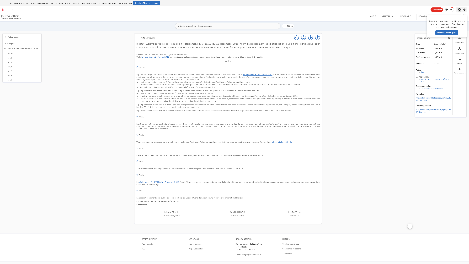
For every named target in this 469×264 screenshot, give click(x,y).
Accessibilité (287, 254)
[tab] (459, 39)
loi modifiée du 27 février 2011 (155, 57)
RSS (143, 249)
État (422, 72)
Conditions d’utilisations (291, 249)
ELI (190, 254)
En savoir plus (125, 3)
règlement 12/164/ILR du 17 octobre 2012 (159, 182)
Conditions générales (290, 244)
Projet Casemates (196, 249)
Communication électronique (432, 89)
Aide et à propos (195, 244)
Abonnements (147, 244)
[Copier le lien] (427, 94)
